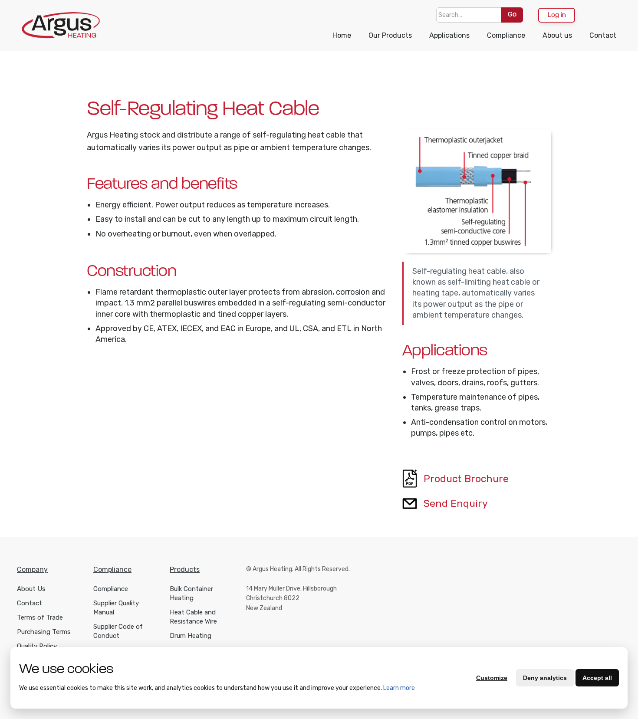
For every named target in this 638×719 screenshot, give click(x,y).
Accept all (597, 677)
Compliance (506, 35)
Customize (491, 677)
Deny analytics (545, 677)
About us (557, 35)
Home (341, 35)
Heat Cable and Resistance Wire (193, 616)
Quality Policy (37, 646)
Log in (556, 15)
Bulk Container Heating (191, 593)
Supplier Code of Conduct (118, 631)
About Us (31, 589)
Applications (449, 35)
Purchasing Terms (44, 632)
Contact (602, 35)
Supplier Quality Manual (116, 607)
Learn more (399, 688)
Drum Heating (190, 636)
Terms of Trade (40, 617)
